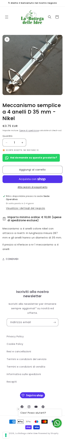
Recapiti (12, 381)
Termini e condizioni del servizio (27, 359)
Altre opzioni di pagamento (33, 187)
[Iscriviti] (54, 322)
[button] (6, 17)
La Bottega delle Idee (26, 433)
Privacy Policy (15, 336)
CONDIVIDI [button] (12, 259)
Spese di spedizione (29, 130)
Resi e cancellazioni (19, 351)
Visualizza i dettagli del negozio (25, 208)
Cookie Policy (15, 344)
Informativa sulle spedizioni (24, 374)
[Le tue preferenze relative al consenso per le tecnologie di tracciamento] (6, 435)
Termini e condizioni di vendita (26, 366)
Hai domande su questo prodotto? (33, 157)
